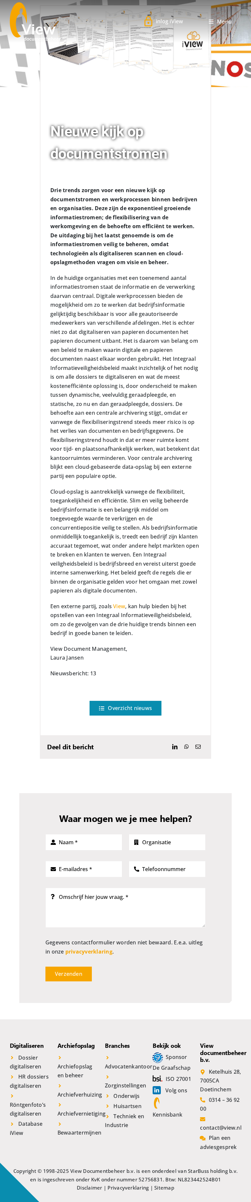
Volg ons (176, 1090)
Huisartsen (127, 1106)
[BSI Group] (159, 1079)
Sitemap (164, 1187)
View (119, 606)
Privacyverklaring (128, 1187)
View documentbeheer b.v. (223, 1053)
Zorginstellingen (125, 1085)
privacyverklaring (88, 951)
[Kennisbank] (158, 1101)
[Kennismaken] (159, 1057)
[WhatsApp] (186, 747)
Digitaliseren (27, 1045)
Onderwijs (126, 1096)
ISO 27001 (178, 1079)
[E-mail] (198, 747)
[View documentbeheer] (35, 5)
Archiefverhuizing (80, 1094)
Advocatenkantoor (128, 1066)
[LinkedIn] (175, 747)
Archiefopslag (76, 1045)
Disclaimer (89, 1187)
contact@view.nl (221, 1127)
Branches (117, 1045)
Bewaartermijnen (80, 1132)
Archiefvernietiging (82, 1113)
